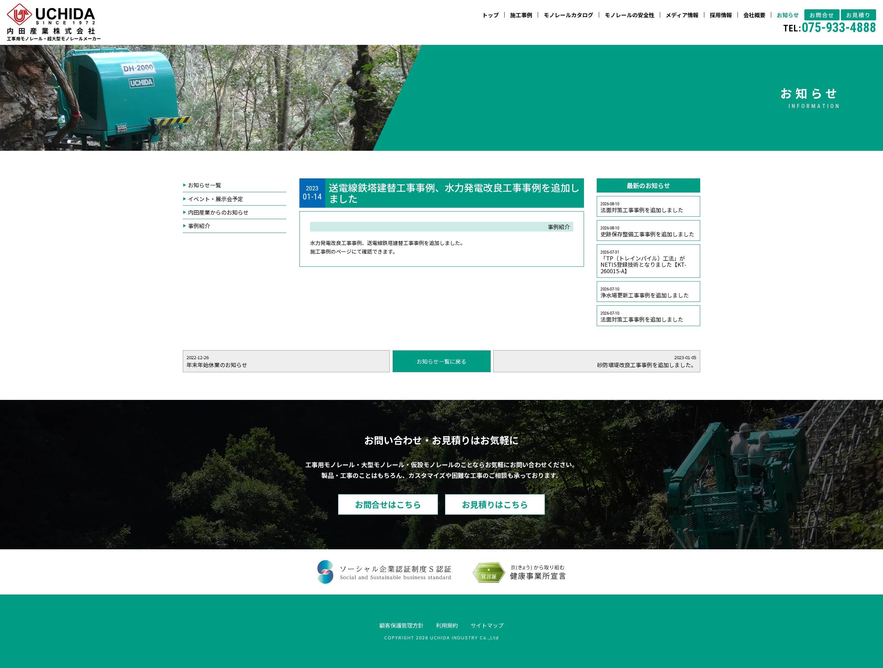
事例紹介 (199, 226)
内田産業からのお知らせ (218, 212)
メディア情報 (682, 15)
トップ (490, 15)
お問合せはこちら (388, 504)
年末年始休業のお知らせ (217, 361)
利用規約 (447, 625)
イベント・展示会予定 (215, 199)
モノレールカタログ (568, 15)
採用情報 (721, 15)
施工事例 (521, 15)
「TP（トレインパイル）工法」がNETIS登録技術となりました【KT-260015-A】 (643, 262)
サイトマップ (487, 625)
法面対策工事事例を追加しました (642, 207)
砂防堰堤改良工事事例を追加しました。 (646, 361)
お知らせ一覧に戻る (441, 361)
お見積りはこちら (495, 504)
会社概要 (754, 15)
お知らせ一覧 (204, 185)
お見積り (858, 15)
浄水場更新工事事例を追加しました (645, 292)
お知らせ (788, 15)
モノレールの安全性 (629, 15)
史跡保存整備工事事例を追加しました (647, 231)
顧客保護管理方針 (401, 625)
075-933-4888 (829, 27)
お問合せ (822, 15)
